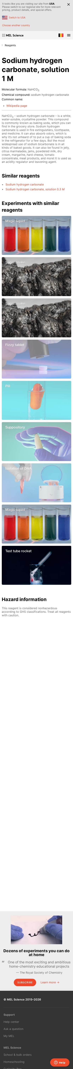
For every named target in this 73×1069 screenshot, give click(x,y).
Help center (11, 1022)
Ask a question (13, 1029)
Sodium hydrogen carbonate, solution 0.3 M (34, 189)
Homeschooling (14, 1062)
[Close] (68, 4)
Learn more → (50, 982)
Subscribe (25, 982)
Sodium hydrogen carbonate (24, 184)
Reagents (10, 45)
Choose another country (16, 25)
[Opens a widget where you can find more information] (59, 1062)
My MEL (9, 1036)
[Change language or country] (60, 35)
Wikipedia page (16, 105)
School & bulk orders (18, 1054)
